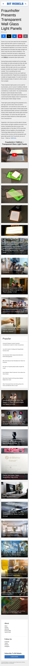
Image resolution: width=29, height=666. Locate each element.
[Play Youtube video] (14, 154)
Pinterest (7, 644)
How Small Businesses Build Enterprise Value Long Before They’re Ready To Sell (12, 290)
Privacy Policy (8, 630)
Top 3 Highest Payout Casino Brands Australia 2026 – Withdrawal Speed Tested (14, 574)
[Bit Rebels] (14, 5)
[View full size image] (14, 175)
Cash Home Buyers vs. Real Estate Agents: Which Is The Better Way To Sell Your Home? (14, 329)
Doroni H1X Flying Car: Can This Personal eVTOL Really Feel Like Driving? (13, 514)
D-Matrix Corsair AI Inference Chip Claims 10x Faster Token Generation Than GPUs (14, 475)
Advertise (7, 629)
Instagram (7, 646)
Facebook (7, 641)
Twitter (6, 643)
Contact (6, 627)
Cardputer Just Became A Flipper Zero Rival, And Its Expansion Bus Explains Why (13, 611)
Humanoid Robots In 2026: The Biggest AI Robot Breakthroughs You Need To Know (13, 402)
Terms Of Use (8, 632)
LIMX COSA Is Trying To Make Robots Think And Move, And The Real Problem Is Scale (13, 441)
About (6, 626)
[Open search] (26, 3)
